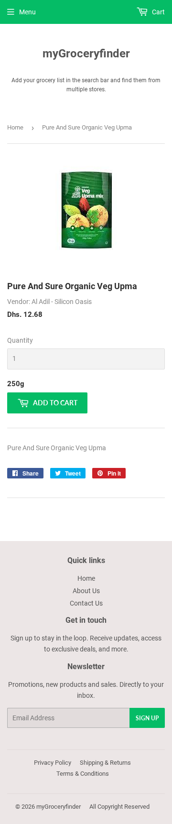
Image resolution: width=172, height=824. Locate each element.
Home (15, 127)
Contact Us (86, 603)
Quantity (20, 340)
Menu (27, 12)
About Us (86, 591)
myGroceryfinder (86, 53)
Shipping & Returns (105, 762)
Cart (157, 12)
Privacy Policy (52, 762)
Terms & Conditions (82, 773)
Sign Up (147, 718)
